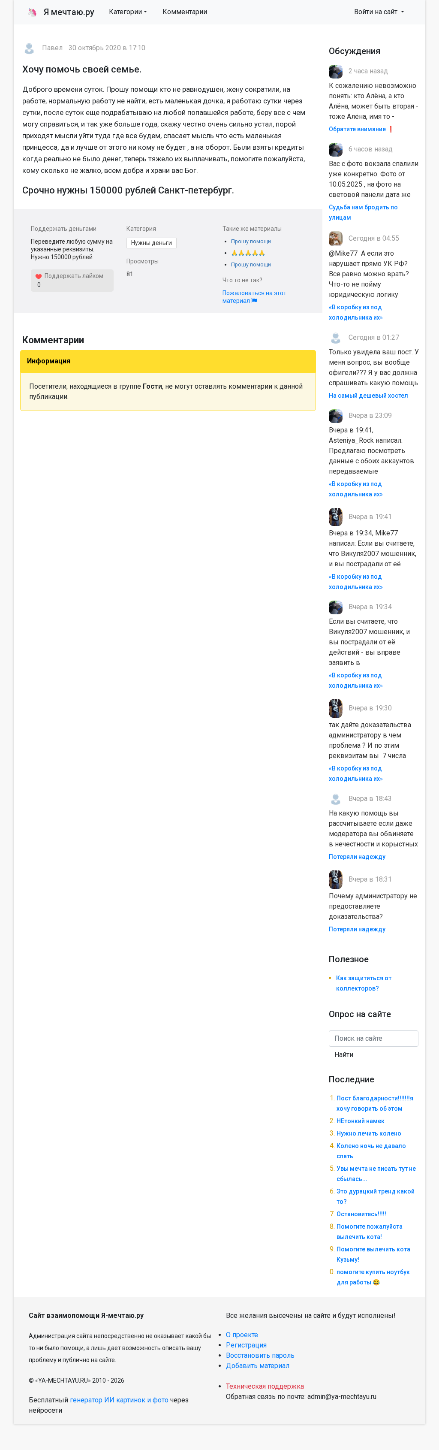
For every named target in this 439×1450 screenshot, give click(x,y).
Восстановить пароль (260, 1355)
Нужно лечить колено (369, 1133)
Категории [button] (125, 12)
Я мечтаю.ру (60, 12)
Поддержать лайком (72, 275)
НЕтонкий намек (361, 1121)
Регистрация (246, 1345)
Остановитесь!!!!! (361, 1214)
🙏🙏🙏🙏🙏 (248, 253)
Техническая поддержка (265, 1386)
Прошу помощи (251, 241)
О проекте (242, 1335)
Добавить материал (257, 1366)
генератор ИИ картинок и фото (119, 1400)
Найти (343, 1055)
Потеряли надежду (357, 856)
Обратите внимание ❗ (361, 129)
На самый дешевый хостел (368, 395)
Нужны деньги (151, 242)
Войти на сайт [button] (376, 12)
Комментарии (184, 12)
